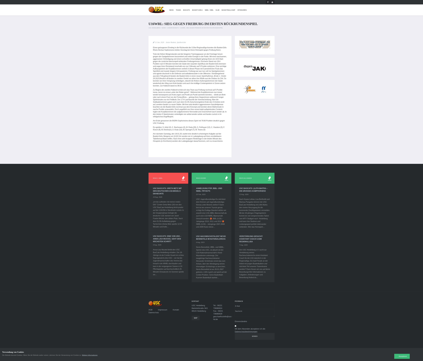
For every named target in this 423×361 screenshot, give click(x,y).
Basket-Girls (197, 10)
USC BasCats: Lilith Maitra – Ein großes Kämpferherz (253, 189)
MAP (195, 318)
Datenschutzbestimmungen (246, 332)
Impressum (162, 310)
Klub (217, 10)
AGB (150, 310)
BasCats (186, 10)
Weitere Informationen (90, 355)
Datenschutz (154, 313)
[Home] (157, 10)
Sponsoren (242, 10)
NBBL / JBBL (209, 10)
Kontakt (176, 310)
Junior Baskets (171, 42)
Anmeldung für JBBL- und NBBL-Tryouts (209, 189)
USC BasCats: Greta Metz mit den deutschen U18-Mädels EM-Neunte (167, 191)
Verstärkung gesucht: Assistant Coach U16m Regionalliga (251, 239)
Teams (178, 10)
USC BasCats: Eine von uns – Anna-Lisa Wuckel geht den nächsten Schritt (167, 238)
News (171, 10)
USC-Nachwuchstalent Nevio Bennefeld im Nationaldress (211, 237)
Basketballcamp (228, 10)
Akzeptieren (403, 356)
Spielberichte (181, 42)
